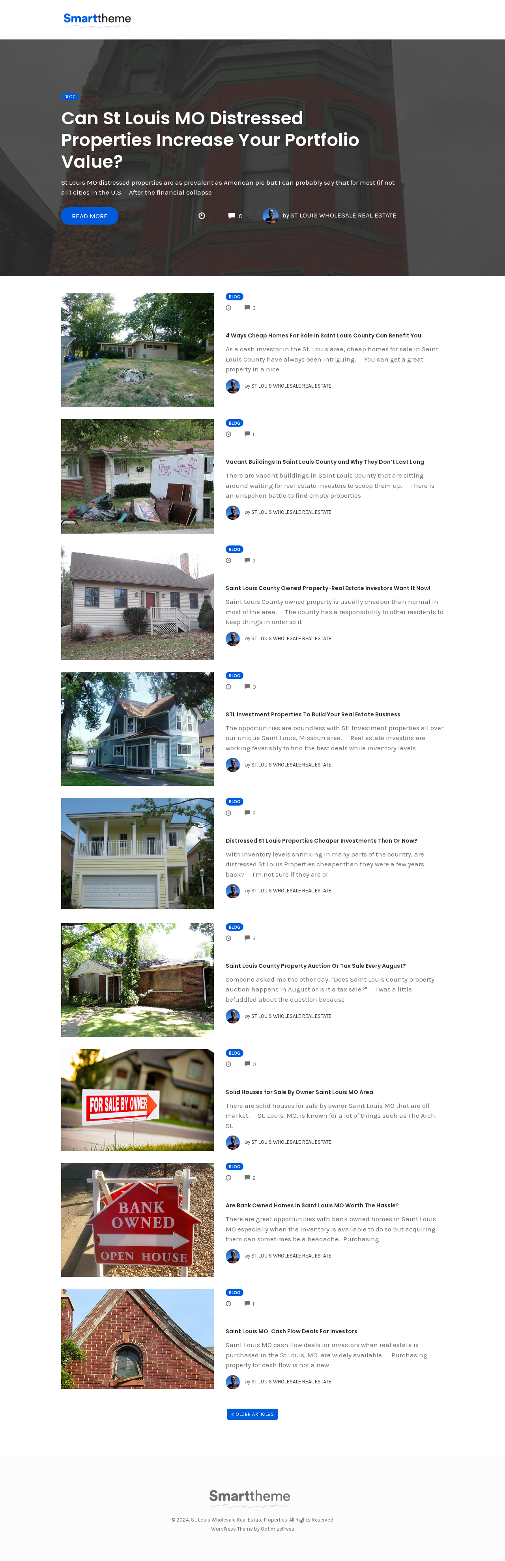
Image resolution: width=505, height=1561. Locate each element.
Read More (90, 216)
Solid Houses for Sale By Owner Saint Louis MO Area (299, 1092)
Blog (70, 96)
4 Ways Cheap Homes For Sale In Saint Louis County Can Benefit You (323, 335)
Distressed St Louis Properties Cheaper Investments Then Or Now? (321, 841)
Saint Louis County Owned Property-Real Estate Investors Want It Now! (328, 588)
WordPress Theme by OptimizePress (252, 1529)
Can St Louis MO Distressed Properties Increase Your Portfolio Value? (210, 140)
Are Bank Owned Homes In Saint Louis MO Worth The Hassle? (312, 1205)
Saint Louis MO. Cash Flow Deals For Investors (291, 1331)
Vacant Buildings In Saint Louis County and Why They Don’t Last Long (325, 462)
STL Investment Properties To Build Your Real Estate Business (313, 714)
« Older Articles (252, 1414)
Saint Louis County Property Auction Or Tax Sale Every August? (316, 966)
